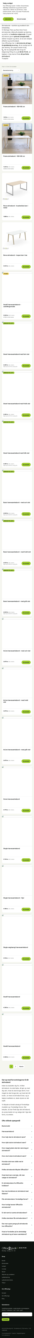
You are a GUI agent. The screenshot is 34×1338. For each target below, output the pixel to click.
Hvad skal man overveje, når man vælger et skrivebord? (13, 1176)
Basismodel (6, 1126)
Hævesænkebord (8, 1131)
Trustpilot (5, 58)
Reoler (3, 1271)
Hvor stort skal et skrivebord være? (14, 1156)
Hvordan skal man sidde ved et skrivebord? (12, 1163)
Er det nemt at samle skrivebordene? (14, 1213)
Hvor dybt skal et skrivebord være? (14, 1142)
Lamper (4, 1266)
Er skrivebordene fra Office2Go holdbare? (12, 1184)
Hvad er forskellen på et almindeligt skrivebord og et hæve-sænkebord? (14, 1233)
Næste (21, 1066)
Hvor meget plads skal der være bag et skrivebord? (15, 1149)
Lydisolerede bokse (7, 1280)
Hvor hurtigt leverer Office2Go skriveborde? (12, 1206)
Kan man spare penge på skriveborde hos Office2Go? (15, 1225)
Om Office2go (6, 1296)
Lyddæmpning (6, 1277)
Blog (3, 1298)
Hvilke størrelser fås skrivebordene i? (15, 1218)
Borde (3, 1260)
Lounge (4, 1269)
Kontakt (4, 1293)
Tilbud (3, 1282)
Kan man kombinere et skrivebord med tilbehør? (15, 1192)
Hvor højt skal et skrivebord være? (14, 1137)
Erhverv (8, 19)
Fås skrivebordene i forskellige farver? (15, 1199)
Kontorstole (5, 1263)
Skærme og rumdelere (8, 1274)
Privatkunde (21, 19)
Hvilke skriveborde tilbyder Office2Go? (15, 1169)
